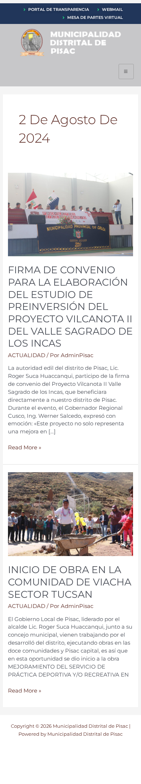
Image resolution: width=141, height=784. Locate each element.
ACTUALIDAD (26, 355)
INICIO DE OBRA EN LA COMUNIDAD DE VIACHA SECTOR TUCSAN (69, 582)
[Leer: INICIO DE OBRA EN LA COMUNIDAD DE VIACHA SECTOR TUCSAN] (70, 513)
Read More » (24, 447)
